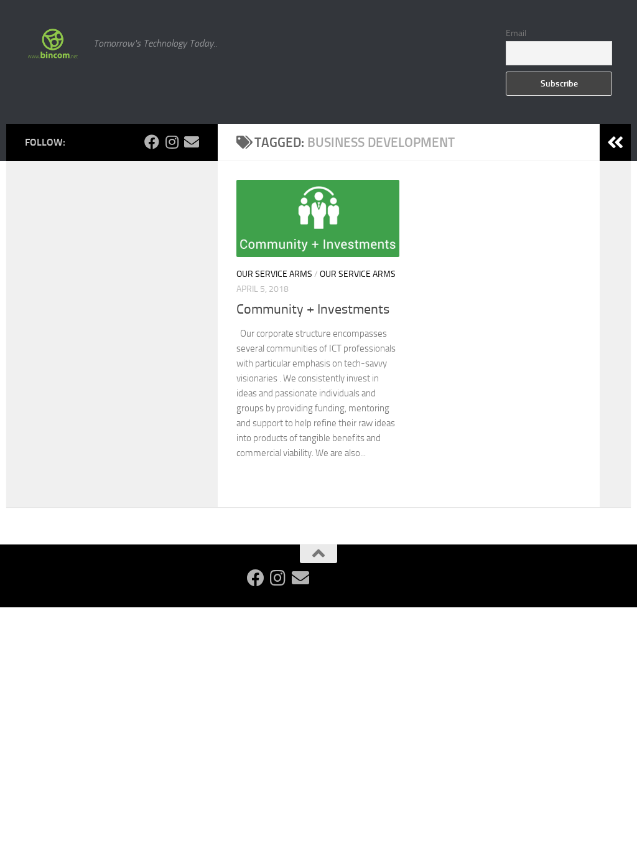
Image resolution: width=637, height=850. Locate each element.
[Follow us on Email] (191, 141)
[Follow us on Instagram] (171, 141)
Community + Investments (312, 309)
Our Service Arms (274, 274)
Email (516, 33)
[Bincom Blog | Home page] (53, 43)
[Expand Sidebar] (615, 142)
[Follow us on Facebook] (151, 141)
